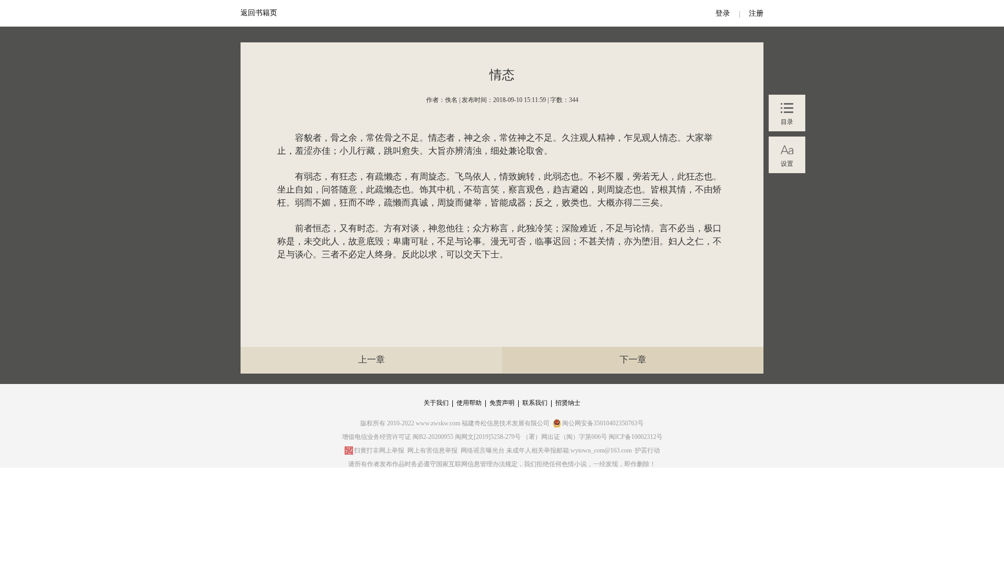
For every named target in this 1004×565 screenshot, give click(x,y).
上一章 (371, 360)
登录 (722, 13)
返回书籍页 (259, 13)
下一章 (633, 360)
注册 (756, 13)
